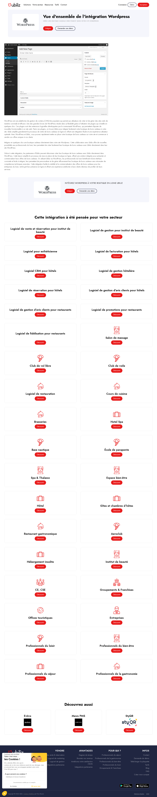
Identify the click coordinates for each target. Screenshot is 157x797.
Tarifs (57, 5)
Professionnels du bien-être (110, 761)
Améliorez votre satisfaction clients (82, 762)
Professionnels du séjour (111, 755)
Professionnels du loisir (112, 765)
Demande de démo (141, 758)
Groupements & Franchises (110, 768)
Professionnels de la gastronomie (108, 758)
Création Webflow (28, 794)
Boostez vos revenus (85, 758)
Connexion (122, 5)
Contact (64, 5)
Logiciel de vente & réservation (52, 755)
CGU (147, 794)
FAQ (147, 771)
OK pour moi (35, 786)
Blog (147, 768)
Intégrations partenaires (55, 765)
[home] (14, 5)
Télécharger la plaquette (140, 761)
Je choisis (13, 786)
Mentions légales (139, 794)
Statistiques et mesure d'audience (16, 777)
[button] (27, 4)
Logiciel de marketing (56, 758)
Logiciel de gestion (57, 761)
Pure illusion (40, 794)
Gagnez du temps (86, 755)
